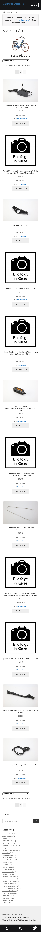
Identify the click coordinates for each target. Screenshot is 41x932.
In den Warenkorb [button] (20, 123)
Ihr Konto (7, 928)
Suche (20, 928)
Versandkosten (22, 119)
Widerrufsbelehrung (9, 920)
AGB (19, 920)
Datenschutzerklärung (20, 917)
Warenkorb (31, 926)
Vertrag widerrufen (29, 920)
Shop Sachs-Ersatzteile (20, 20)
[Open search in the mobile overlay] (20, 821)
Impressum (6, 917)
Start (7, 12)
